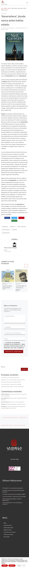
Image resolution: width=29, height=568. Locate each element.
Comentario (9, 316)
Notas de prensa (8, 525)
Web (6, 338)
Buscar (3, 366)
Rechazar (12, 565)
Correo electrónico (13, 333)
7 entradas (7, 251)
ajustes (3, 562)
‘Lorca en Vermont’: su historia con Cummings (11, 384)
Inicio (2, 8)
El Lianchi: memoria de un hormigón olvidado (11, 382)
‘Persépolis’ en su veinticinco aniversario (10, 377)
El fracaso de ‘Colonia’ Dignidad (17, 402)
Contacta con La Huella (9, 532)
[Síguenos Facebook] (1, 363)
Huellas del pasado (8, 527)
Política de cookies (8, 534)
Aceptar (4, 565)
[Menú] (27, 2)
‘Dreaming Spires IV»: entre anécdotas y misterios (12, 503)
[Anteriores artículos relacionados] (22, 265)
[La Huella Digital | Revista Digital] (2, 2)
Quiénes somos (7, 530)
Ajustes (19, 565)
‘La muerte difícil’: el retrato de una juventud (21, 287)
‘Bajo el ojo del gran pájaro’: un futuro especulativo (12, 386)
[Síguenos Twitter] (3, 363)
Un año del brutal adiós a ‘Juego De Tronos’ (15, 404)
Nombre (8, 327)
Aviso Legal (6, 536)
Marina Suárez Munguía (8, 28)
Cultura (8, 8)
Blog (5, 8)
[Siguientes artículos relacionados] (26, 265)
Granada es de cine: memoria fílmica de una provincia (13, 379)
